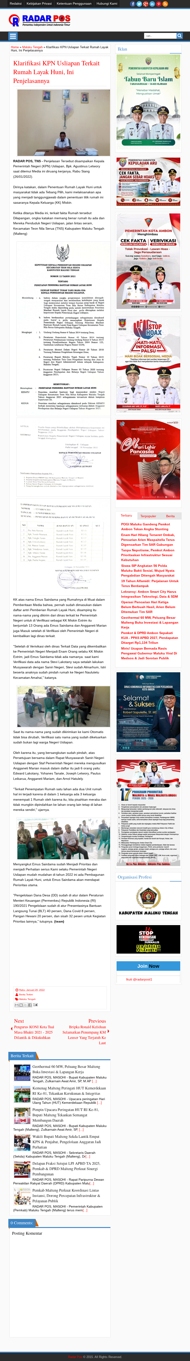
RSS (165, 4)
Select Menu (13, 36)
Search (180, 36)
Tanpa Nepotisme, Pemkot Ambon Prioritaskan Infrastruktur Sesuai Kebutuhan (147, 555)
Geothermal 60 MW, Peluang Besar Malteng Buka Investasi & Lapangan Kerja (149, 622)
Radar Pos (75, 1357)
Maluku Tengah (27, 999)
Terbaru (126, 515)
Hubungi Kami (107, 3)
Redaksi (16, 3)
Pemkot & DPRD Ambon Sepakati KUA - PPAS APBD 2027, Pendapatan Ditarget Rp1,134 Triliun (149, 637)
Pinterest (159, 4)
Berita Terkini (26, 994)
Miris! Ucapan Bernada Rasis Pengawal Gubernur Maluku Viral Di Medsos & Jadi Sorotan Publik (149, 653)
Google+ (146, 4)
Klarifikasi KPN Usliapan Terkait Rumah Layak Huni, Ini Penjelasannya (56, 71)
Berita (170, 516)
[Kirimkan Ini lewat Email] (16, 1005)
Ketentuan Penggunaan (74, 3)
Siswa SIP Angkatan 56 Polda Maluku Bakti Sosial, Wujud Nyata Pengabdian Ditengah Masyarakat (147, 570)
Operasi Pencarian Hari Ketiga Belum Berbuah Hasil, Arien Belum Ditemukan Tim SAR (148, 607)
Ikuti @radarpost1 (139, 979)
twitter (139, 4)
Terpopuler (148, 516)
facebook (133, 4)
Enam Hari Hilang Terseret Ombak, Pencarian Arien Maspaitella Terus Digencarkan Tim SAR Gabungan (148, 539)
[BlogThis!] (21, 1005)
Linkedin (152, 4)
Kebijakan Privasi (39, 3)
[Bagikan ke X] (25, 1005)
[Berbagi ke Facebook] (30, 1005)
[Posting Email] (35, 1004)
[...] (94, 1081)
